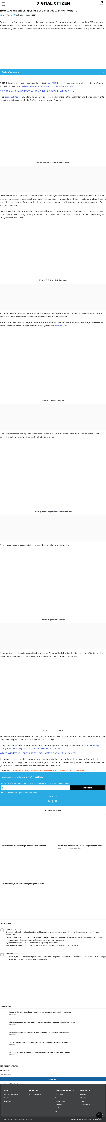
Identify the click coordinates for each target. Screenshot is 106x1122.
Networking (36, 770)
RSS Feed (83, 1094)
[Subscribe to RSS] (49, 801)
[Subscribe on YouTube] (56, 801)
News (56, 1098)
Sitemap (83, 1098)
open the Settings (12, 97)
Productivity (17, 770)
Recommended (50, 770)
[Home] (53, 3)
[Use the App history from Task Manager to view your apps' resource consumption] (80, 828)
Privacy (82, 1101)
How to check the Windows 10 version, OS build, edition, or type (44, 86)
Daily (29, 777)
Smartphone (59, 1105)
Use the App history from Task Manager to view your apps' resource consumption (79, 846)
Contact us (7, 1098)
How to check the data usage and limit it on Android (24, 845)
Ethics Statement (35, 1094)
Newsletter (7, 1101)
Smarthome (59, 1108)
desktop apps (61, 325)
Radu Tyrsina (7, 15)
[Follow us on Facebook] (52, 801)
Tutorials (63, 770)
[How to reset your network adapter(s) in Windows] (25, 867)
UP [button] (99, 1116)
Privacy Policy (15, 1083)
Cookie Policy (85, 1105)
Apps (27, 770)
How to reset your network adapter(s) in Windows (23, 884)
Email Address (5, 1071)
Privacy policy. (64, 783)
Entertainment (60, 1101)
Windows (80, 770)
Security (57, 1111)
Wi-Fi (71, 770)
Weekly (39, 777)
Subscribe (53, 1079)
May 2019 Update (55, 83)
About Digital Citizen (11, 1094)
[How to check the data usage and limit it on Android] (25, 828)
